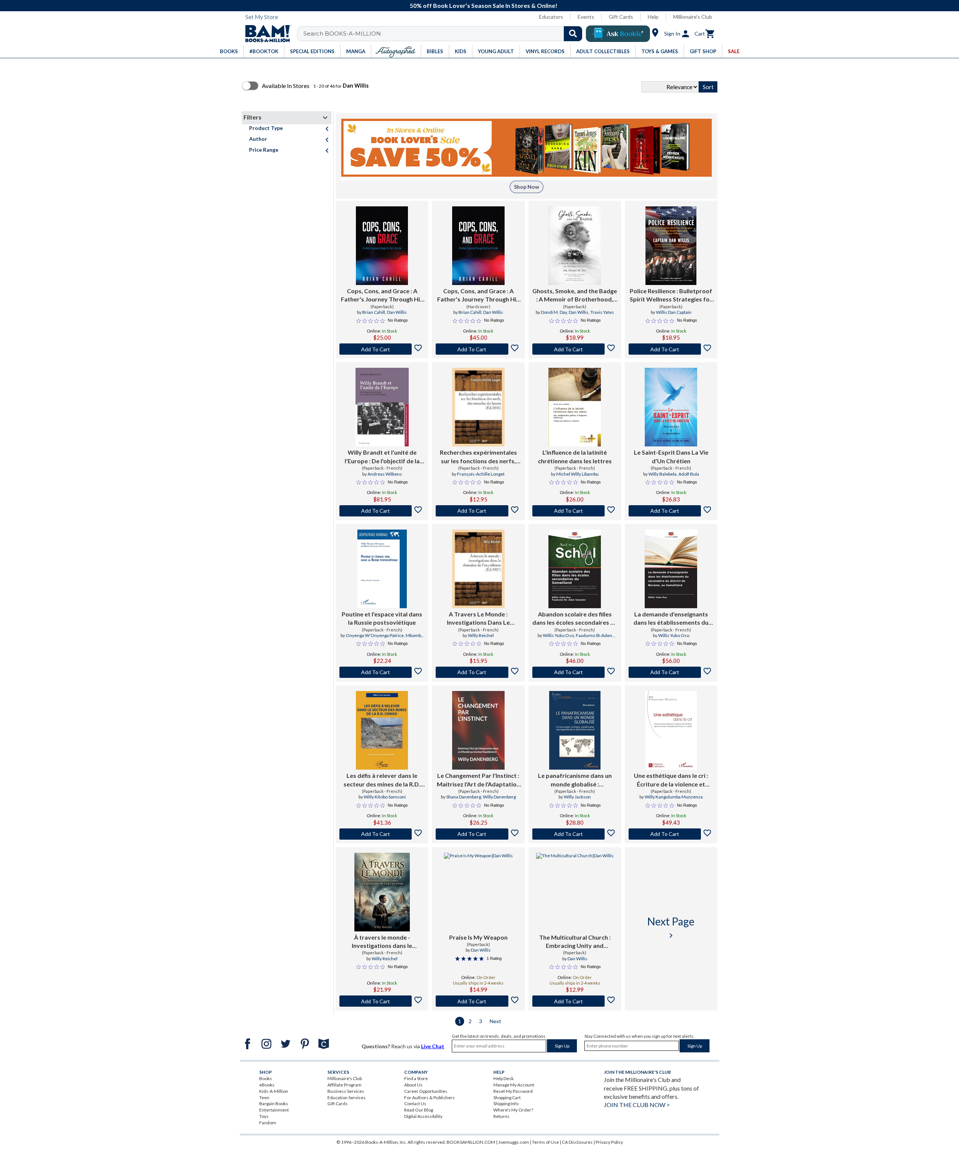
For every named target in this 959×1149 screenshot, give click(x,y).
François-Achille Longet (481, 474)
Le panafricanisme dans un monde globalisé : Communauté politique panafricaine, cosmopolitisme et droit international (574, 780)
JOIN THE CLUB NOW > (637, 1104)
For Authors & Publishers (429, 1097)
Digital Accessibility (423, 1116)
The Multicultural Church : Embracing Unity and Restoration (575, 942)
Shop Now (526, 187)
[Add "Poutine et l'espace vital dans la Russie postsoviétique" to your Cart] (381, 672)
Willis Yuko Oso (558, 635)
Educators (551, 16)
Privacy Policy (609, 1142)
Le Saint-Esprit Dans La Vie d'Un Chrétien (671, 456)
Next (495, 1021)
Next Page (671, 927)
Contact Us (415, 1103)
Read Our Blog (418, 1110)
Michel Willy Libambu (577, 474)
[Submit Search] (573, 33)
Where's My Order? (513, 1110)
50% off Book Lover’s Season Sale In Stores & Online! (483, 5)
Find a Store (416, 1078)
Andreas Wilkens (384, 474)
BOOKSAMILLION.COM (471, 1142)
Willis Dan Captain (674, 312)
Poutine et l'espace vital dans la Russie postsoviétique (382, 618)
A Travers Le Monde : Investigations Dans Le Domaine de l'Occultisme (478, 618)
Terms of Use (545, 1142)
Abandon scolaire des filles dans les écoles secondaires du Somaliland (574, 618)
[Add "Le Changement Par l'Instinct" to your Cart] (478, 834)
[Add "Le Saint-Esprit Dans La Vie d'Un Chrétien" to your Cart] (671, 510)
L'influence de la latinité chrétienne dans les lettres (575, 456)
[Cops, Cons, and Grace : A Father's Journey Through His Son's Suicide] (382, 245)
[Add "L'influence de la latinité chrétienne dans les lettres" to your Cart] (574, 510)
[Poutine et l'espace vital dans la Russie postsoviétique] (382, 569)
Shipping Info (505, 1103)
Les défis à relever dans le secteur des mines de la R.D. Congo (382, 780)
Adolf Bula (688, 474)
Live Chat (432, 1046)
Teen (264, 1097)
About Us (413, 1085)
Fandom (267, 1122)
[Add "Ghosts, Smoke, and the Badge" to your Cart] (574, 349)
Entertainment (274, 1110)
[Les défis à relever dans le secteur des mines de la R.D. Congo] (382, 730)
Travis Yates (602, 312)
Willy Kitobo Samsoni (385, 797)
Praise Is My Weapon (478, 937)
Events (586, 16)
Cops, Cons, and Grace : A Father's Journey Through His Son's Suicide (382, 295)
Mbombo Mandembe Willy (394, 639)
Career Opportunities (425, 1091)
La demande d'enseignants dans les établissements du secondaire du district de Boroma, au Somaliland (670, 618)
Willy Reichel (481, 635)
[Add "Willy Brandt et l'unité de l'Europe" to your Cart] (381, 510)
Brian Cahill (373, 312)
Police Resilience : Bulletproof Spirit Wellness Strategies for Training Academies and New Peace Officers (671, 295)
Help (653, 16)
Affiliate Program (344, 1085)
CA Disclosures (577, 1142)
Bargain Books (273, 1103)
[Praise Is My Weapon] (478, 892)
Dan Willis (397, 312)
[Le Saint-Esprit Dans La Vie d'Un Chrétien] (671, 407)
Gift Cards (621, 16)
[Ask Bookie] (618, 33)
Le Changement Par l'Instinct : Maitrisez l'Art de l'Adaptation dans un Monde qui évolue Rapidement (478, 780)
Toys (264, 1116)
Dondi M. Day (554, 312)
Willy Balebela (662, 474)
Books (265, 1078)
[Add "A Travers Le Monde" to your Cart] (478, 672)
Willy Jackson (577, 797)
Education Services (346, 1097)
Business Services (345, 1091)
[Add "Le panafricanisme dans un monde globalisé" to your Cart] (574, 834)
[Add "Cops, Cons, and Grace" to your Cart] (381, 349)
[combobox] (444, 34)
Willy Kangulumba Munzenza (674, 797)
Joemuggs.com (513, 1142)
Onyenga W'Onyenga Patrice (375, 635)
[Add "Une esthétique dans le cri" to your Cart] (671, 834)
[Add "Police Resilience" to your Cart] (671, 349)
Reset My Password (513, 1091)
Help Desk (503, 1078)
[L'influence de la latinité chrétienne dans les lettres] (575, 407)
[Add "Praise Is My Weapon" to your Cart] (478, 1001)
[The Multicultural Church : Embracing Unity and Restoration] (574, 892)
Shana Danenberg (463, 797)
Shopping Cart (507, 1097)
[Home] (265, 33)
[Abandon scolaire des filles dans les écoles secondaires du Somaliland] (575, 569)
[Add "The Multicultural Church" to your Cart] (574, 1001)
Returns (501, 1116)
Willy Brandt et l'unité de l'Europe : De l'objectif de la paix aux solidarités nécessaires (382, 457)
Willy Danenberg (499, 797)
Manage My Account (513, 1085)
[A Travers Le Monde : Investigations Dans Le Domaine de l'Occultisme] (478, 569)
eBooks (267, 1085)
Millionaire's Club (692, 16)
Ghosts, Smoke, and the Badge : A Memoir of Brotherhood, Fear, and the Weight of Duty (574, 295)
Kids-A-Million (273, 1091)
